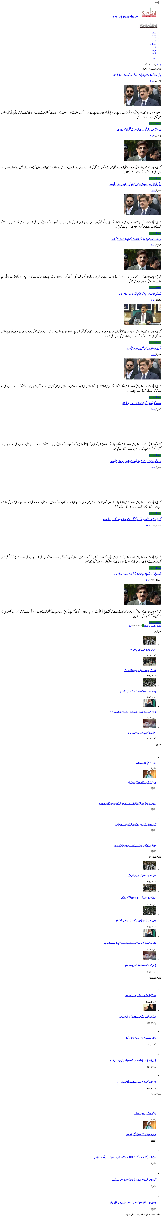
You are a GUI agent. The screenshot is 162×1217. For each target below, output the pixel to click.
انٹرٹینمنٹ (153, 50)
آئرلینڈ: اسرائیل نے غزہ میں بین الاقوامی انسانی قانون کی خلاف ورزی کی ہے (135, 824)
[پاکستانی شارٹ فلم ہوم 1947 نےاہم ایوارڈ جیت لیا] (149, 727)
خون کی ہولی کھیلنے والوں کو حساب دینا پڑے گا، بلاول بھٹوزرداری (137, 1017)
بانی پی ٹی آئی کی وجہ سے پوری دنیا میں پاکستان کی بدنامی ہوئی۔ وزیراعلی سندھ (135, 184)
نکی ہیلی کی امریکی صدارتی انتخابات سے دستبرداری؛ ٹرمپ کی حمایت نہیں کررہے (132, 1061)
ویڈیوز (154, 56)
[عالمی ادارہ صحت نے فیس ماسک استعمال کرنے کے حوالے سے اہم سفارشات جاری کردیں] (149, 706)
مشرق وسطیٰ (153, 41)
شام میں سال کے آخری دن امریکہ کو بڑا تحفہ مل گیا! (141, 1038)
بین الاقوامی (153, 44)
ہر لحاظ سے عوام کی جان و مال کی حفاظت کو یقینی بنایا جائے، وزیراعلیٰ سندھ (136, 239)
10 (152, 625)
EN (154, 59)
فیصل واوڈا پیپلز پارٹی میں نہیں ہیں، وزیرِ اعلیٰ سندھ (144, 349)
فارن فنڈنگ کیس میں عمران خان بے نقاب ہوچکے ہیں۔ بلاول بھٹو (136, 1082)
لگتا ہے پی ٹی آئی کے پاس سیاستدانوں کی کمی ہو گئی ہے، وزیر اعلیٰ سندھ (137, 574)
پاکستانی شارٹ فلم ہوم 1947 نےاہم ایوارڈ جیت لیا (142, 733)
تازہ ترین (154, 35)
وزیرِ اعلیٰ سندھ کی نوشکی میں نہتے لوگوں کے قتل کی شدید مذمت (139, 130)
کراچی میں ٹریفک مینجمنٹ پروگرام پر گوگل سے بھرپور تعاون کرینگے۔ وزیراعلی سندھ (132, 519)
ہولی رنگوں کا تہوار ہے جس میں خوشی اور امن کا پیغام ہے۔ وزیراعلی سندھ (135, 461)
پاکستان (154, 38)
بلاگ (154, 47)
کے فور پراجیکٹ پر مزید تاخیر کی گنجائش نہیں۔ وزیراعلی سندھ (140, 294)
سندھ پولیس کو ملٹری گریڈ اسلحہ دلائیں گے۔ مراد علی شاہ (142, 403)
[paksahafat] (149, 27)
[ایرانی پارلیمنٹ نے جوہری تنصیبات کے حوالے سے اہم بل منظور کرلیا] (149, 685)
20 (154, 625)
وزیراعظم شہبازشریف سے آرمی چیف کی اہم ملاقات (140, 995)
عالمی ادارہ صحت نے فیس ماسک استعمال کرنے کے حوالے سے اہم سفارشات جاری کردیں (132, 712)
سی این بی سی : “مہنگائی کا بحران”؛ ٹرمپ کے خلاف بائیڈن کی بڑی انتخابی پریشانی (135, 845)
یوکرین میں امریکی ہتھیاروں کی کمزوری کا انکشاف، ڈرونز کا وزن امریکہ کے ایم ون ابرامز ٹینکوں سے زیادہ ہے (127, 803)
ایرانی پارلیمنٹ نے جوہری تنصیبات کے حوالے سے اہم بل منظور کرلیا (138, 691)
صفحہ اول (154, 32)
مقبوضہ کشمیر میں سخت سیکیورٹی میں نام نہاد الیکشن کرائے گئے (140, 670)
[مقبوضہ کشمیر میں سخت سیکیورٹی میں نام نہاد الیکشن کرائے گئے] (149, 665)
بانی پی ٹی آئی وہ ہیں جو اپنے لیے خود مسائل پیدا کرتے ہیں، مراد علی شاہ (137, 75)
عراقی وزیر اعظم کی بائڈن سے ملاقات (146, 763)
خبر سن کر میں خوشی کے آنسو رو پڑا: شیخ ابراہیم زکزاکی (142, 782)
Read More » (155, 123)
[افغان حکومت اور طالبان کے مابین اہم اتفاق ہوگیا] (149, 644)
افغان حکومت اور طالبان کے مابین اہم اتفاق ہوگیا (143, 650)
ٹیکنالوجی (154, 53)
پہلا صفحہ (159, 64)
